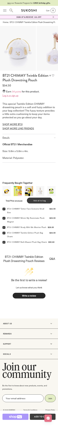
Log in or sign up (10, 95)
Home (5, 22)
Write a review (29, 295)
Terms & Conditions (30, 410)
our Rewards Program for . (29, 3)
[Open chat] (48, 418)
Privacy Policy (50, 410)
